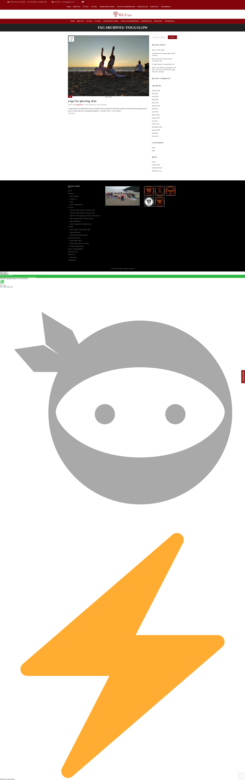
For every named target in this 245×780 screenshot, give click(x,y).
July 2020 (155, 133)
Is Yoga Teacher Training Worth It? (163, 64)
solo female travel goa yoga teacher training (164, 54)
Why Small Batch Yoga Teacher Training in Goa (162, 60)
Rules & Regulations (76, 204)
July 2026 (155, 93)
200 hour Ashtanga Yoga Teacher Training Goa (85, 216)
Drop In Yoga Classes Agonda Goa (80, 224)
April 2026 (155, 103)
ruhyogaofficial (78, 104)
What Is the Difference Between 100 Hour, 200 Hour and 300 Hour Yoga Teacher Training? (164, 70)
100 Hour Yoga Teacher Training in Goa (82, 210)
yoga (98, 104)
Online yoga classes (107, 6)
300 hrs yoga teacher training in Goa (81, 218)
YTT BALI (94, 6)
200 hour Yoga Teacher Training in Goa (82, 213)
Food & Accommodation (126, 6)
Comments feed (157, 168)
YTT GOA (85, 6)
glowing (91, 104)
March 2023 (156, 115)
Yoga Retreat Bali (75, 232)
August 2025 (156, 106)
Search (172, 37)
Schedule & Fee (142, 6)
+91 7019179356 (31, 2)
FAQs (71, 202)
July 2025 (155, 109)
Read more (71, 113)
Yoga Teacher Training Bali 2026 (80, 229)
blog (70, 96)
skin (95, 104)
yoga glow (104, 104)
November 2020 (157, 127)
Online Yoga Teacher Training (79, 243)
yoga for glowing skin (82, 101)
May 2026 (155, 99)
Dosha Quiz (73, 257)
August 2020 (156, 130)
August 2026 (156, 90)
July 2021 (155, 121)
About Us (76, 6)
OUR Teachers (74, 196)
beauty (87, 104)
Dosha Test (154, 6)
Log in (154, 162)
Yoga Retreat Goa (75, 221)
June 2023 (155, 112)
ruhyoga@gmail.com (68, 2)
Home (69, 6)
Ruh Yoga (119, 268)
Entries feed (156, 165)
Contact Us (73, 199)
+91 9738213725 (42, 2)
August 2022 (156, 118)
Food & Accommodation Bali (79, 235)
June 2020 (155, 136)
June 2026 (155, 96)
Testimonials (166, 6)
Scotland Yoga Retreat (77, 246)
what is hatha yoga (158, 50)
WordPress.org (156, 171)
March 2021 (156, 124)
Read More (108, 97)
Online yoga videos (76, 241)
